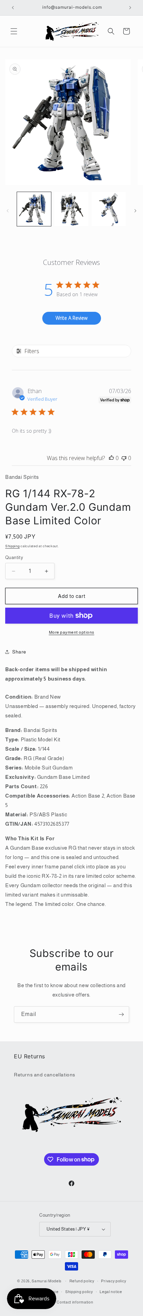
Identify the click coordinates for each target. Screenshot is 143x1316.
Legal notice (111, 1292)
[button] (14, 31)
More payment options (71, 632)
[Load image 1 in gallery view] (34, 209)
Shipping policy (79, 1292)
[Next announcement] (130, 7)
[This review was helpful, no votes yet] (111, 458)
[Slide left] (7, 210)
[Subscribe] (121, 1014)
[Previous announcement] (12, 7)
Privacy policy (113, 1281)
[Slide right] (135, 210)
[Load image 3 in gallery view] (109, 209)
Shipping (12, 546)
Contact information (75, 1302)
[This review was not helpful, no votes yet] (123, 458)
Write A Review (71, 318)
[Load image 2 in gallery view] (71, 209)
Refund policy (81, 1281)
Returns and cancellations (44, 1074)
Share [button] (19, 652)
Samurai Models (46, 1281)
